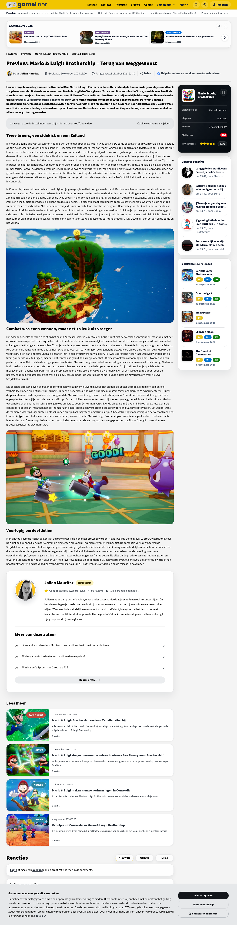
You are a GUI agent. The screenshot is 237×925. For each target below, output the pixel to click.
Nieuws (92, 5)
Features (121, 5)
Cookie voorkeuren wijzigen (153, 123)
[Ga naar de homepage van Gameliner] (26, 5)
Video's (135, 5)
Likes (164, 858)
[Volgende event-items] (224, 37)
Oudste (144, 858)
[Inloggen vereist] (223, 92)
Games (148, 5)
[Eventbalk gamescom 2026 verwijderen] (225, 26)
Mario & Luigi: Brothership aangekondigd (42, 100)
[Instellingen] (204, 4)
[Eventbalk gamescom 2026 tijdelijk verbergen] (219, 26)
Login (13, 870)
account (37, 870)
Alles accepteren (203, 895)
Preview (26, 54)
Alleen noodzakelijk (203, 904)
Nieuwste (124, 858)
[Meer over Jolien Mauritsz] (25, 590)
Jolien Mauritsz (29, 74)
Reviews (106, 5)
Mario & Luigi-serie (83, 54)
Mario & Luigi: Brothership (51, 54)
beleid (39, 916)
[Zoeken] (196, 4)
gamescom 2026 (21, 26)
